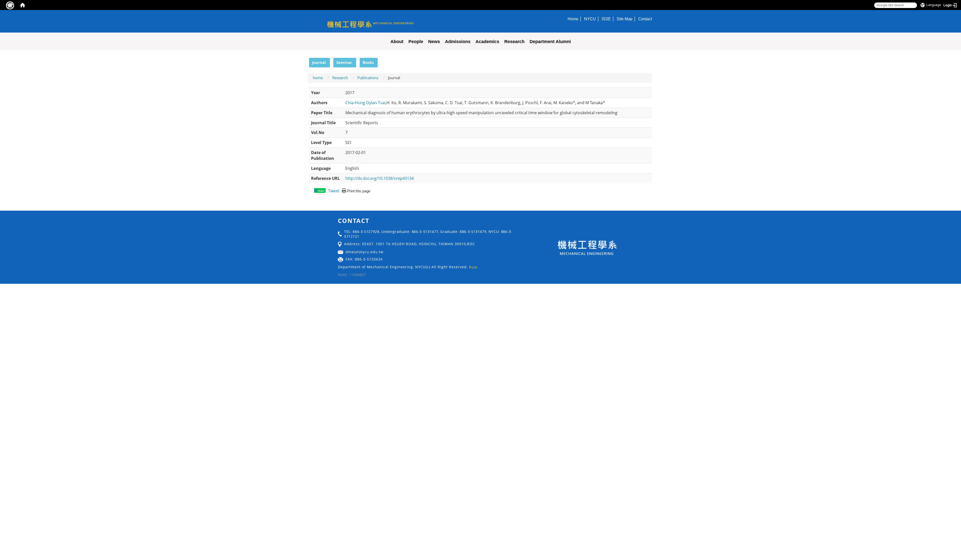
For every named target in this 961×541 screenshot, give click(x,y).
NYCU (590, 19)
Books (368, 62)
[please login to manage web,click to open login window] (10, 5)
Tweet (333, 191)
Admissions (457, 41)
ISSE (606, 19)
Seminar (344, 62)
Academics (487, 41)
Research (514, 41)
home (318, 77)
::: (306, 60)
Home (573, 19)
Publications (367, 77)
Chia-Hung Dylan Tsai (365, 102)
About (396, 41)
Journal (319, 62)
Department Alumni (550, 41)
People (415, 41)
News (434, 41)
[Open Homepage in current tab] (22, 5)
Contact (645, 19)
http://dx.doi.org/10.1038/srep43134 (379, 178)
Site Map (624, 19)
